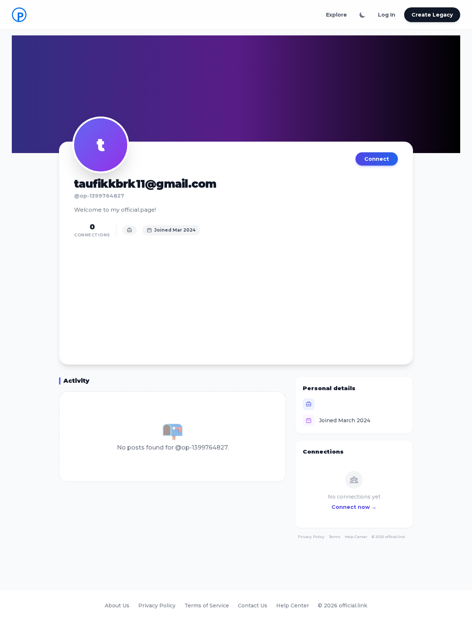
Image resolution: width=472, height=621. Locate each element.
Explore (336, 14)
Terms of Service (206, 605)
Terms (334, 536)
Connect (376, 159)
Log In (386, 14)
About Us (117, 605)
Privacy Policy (311, 536)
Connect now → (354, 507)
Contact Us (252, 605)
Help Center (356, 536)
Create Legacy (432, 14)
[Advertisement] (236, 297)
